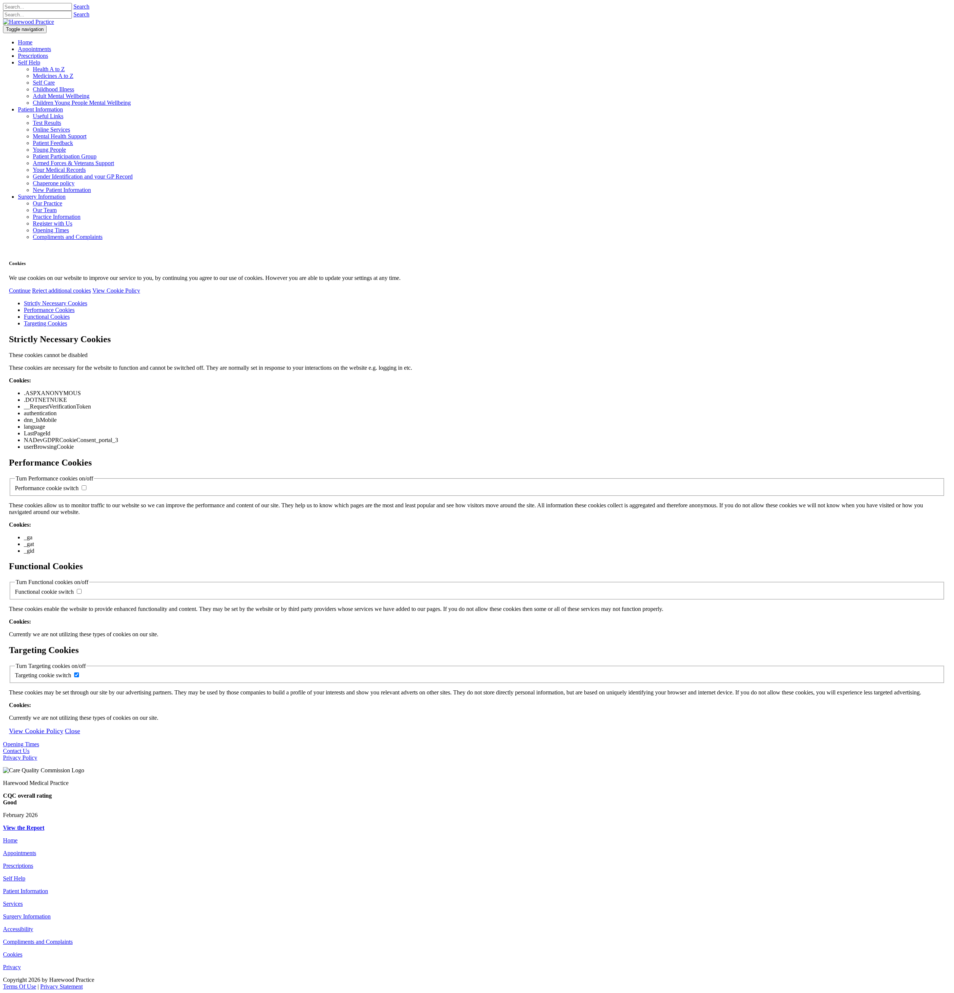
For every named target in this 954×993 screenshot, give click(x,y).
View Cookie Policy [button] (116, 290)
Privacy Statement (61, 986)
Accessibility (18, 929)
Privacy (12, 967)
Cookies (12, 954)
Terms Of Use (19, 986)
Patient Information (25, 891)
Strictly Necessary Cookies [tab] (55, 303)
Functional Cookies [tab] (47, 316)
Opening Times (21, 744)
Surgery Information (27, 916)
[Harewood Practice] (28, 22)
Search (81, 6)
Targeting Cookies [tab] (45, 323)
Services (13, 904)
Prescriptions (18, 866)
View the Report (23, 828)
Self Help (14, 878)
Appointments (19, 853)
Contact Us (16, 751)
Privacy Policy (20, 757)
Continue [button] (20, 290)
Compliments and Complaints (38, 942)
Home (10, 840)
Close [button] (72, 731)
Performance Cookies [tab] (49, 310)
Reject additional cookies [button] (61, 290)
